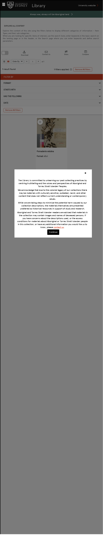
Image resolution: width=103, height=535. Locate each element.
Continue (53, 232)
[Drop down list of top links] (5, 4)
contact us (59, 227)
